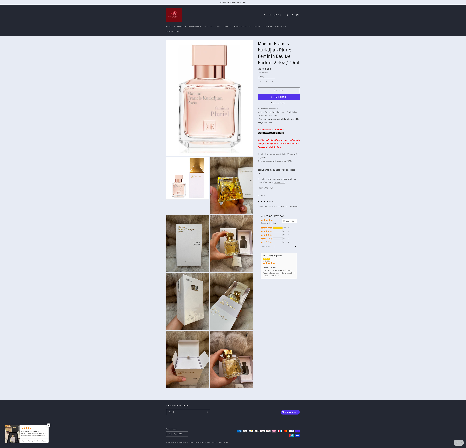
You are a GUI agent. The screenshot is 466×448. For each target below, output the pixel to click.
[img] (279, 263)
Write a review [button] (289, 221)
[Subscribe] (207, 412)
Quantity (261, 77)
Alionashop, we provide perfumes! (182, 442)
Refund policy (200, 442)
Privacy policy (211, 442)
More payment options (278, 103)
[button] (179, 26)
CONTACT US (279, 182)
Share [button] (263, 195)
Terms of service (223, 442)
